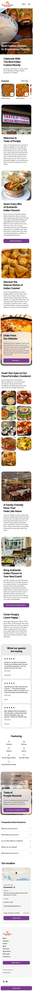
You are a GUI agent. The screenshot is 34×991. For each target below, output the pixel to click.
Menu (24, 4)
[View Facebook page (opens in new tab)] (4, 982)
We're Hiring (6, 951)
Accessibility (7, 972)
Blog (4, 946)
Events (5, 944)
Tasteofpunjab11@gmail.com (12, 906)
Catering (5, 941)
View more (7, 670)
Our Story (6, 949)
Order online (16, 918)
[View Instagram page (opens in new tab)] (7, 982)
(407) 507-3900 (8, 902)
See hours (26, 913)
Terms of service (8, 970)
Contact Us (6, 956)
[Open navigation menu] (29, 4)
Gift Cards (6, 954)
